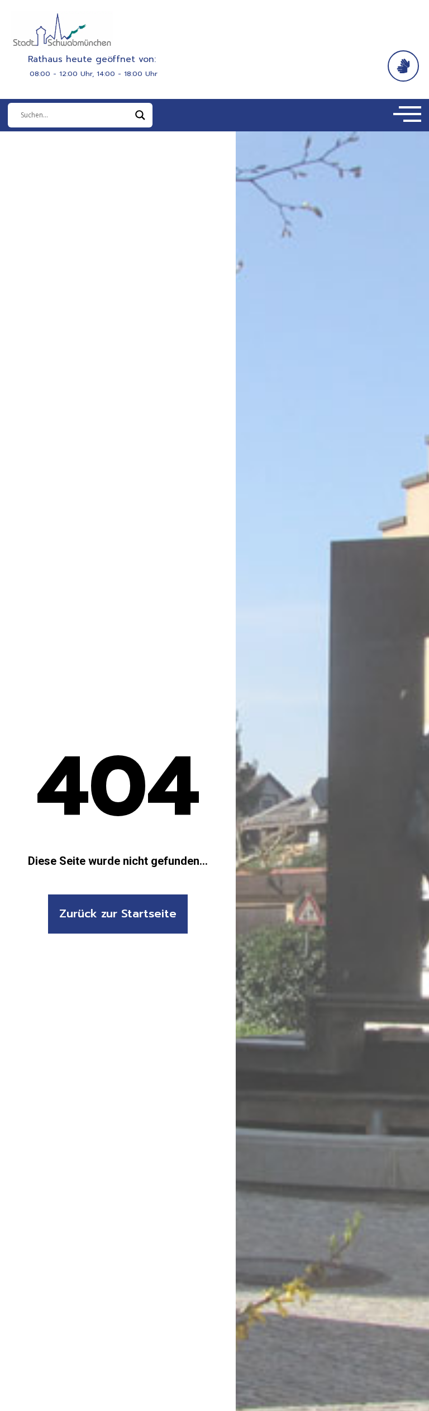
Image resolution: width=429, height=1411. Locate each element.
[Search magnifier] (140, 115)
